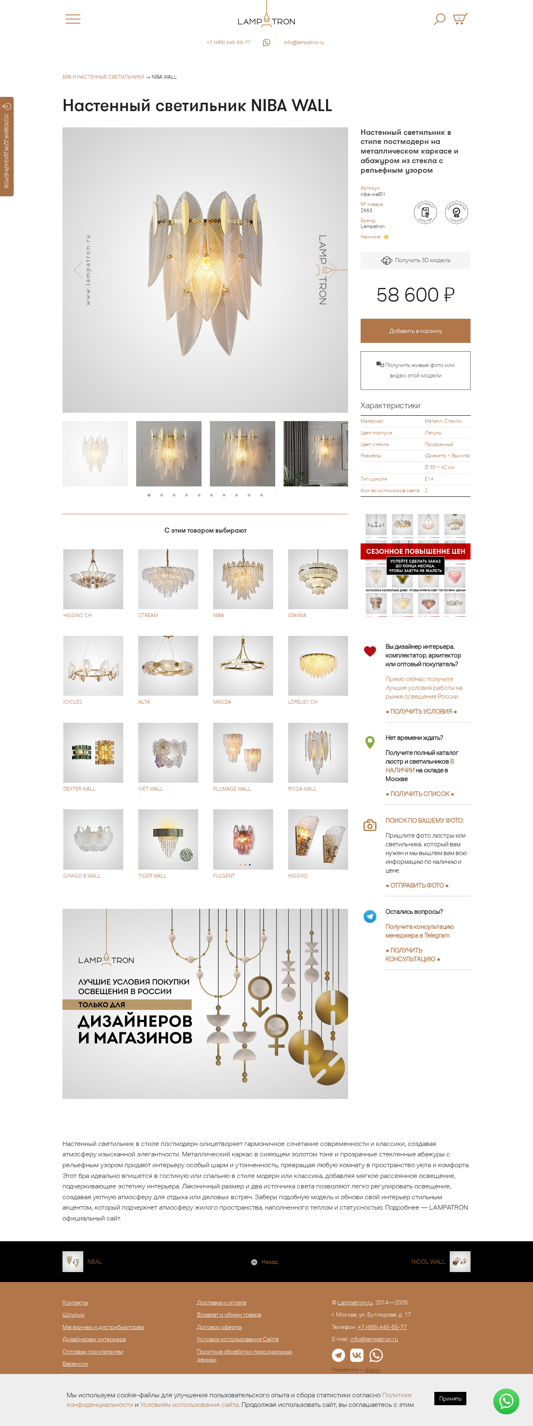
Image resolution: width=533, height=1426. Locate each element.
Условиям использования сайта (189, 1405)
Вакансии (75, 1363)
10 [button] (261, 495)
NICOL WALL (428, 1261)
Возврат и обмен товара (229, 1314)
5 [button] (199, 495)
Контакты (75, 1302)
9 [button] (249, 495)
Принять (450, 1398)
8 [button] (236, 495)
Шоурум (73, 1314)
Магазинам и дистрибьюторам (103, 1327)
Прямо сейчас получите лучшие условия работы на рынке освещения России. (424, 687)
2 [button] (161, 495)
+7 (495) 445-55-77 (229, 42)
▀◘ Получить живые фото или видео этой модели (415, 370)
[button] (78, 270)
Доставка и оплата (221, 1302)
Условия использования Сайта (238, 1339)
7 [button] (224, 495)
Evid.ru (373, 1370)
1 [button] (149, 495)
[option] (205, 270)
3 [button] (174, 495)
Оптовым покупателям (92, 1351)
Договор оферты (219, 1327)
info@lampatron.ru (304, 42)
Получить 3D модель (422, 260)
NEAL (94, 1261)
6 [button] (211, 495)
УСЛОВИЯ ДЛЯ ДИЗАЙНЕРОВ (6, 151)
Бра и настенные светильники (103, 77)
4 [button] (186, 495)
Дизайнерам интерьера (94, 1339)
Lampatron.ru (355, 1302)
